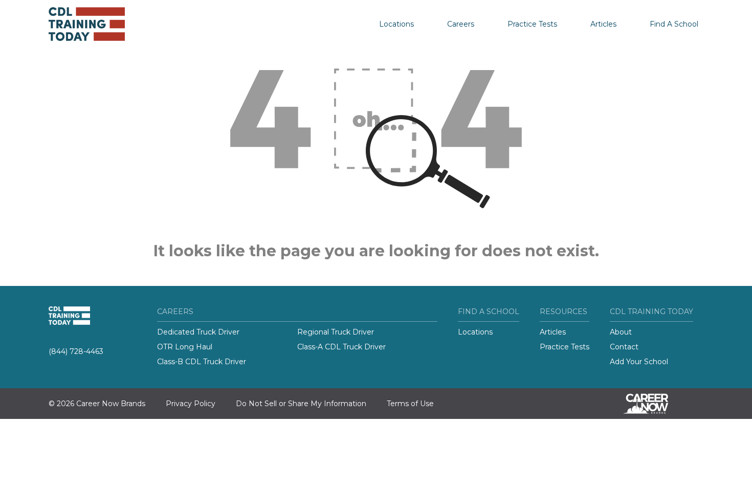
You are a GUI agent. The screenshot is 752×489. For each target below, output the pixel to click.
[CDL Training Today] (100, 24)
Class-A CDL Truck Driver (341, 346)
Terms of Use (410, 404)
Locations (396, 24)
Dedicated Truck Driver (198, 332)
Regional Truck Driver (335, 332)
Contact (624, 346)
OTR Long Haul (184, 346)
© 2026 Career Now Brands (97, 404)
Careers (460, 24)
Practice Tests (532, 24)
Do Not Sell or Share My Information (301, 404)
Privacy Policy (190, 404)
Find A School (674, 24)
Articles (603, 24)
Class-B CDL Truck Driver (201, 361)
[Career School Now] (653, 403)
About (621, 332)
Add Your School (639, 361)
